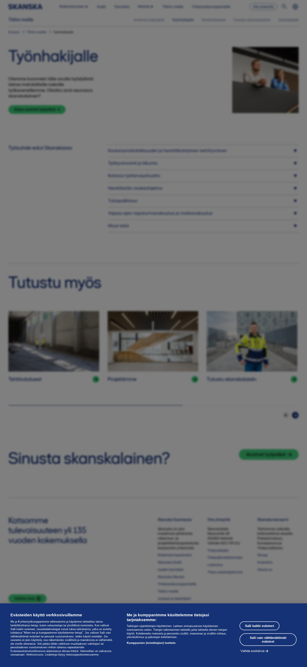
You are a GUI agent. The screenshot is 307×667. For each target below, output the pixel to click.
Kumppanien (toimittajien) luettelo (151, 642)
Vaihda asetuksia (252, 650)
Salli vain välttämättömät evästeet (268, 639)
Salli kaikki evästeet (259, 625)
